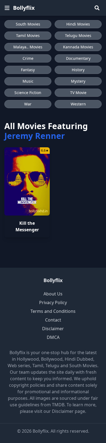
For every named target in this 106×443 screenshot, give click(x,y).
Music (28, 81)
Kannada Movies (78, 46)
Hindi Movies (78, 24)
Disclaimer (53, 329)
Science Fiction (27, 92)
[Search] (97, 8)
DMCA (53, 337)
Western (78, 104)
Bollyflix (24, 7)
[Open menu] (7, 8)
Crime (28, 58)
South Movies (28, 24)
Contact (53, 320)
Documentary (78, 58)
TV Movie (78, 92)
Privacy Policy (53, 302)
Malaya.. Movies (27, 46)
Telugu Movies (78, 35)
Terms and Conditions (53, 311)
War (28, 104)
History (78, 69)
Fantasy (28, 69)
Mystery (78, 81)
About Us (53, 294)
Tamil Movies (28, 35)
